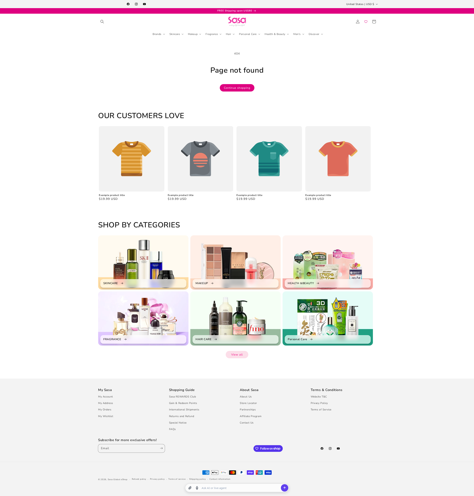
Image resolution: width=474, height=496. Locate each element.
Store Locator (248, 403)
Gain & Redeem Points (183, 403)
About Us (246, 396)
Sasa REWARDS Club (182, 396)
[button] (102, 22)
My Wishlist (105, 416)
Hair (228, 34)
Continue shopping (237, 88)
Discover (314, 34)
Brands (157, 34)
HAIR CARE (203, 339)
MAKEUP (202, 283)
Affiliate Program (250, 416)
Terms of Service (321, 409)
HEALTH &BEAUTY (301, 283)
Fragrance (212, 34)
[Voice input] (197, 488)
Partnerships (248, 409)
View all (237, 354)
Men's (297, 34)
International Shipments (184, 409)
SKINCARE (110, 283)
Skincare (174, 34)
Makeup (193, 34)
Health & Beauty (275, 34)
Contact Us (247, 422)
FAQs (172, 429)
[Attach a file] (190, 488)
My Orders (104, 409)
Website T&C (319, 396)
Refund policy (139, 479)
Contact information (219, 479)
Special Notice (178, 422)
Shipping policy (197, 479)
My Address (105, 403)
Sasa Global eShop (118, 479)
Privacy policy (157, 479)
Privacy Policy (319, 403)
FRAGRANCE (112, 339)
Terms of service (177, 479)
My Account (105, 396)
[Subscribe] (160, 448)
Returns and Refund (181, 416)
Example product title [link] (112, 195)
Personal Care (248, 34)
